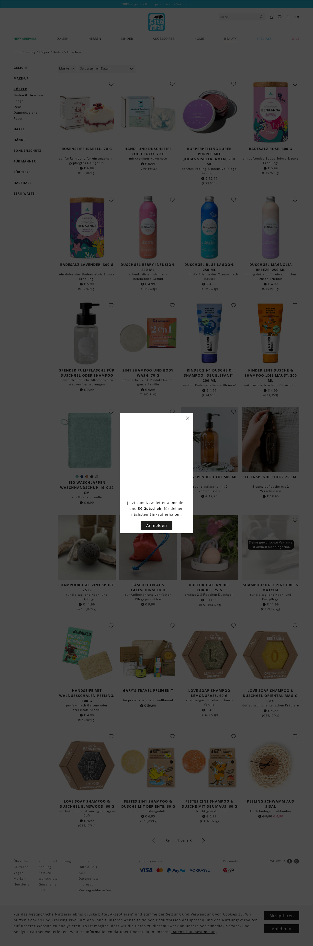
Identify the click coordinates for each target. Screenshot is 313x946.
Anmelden (156, 525)
